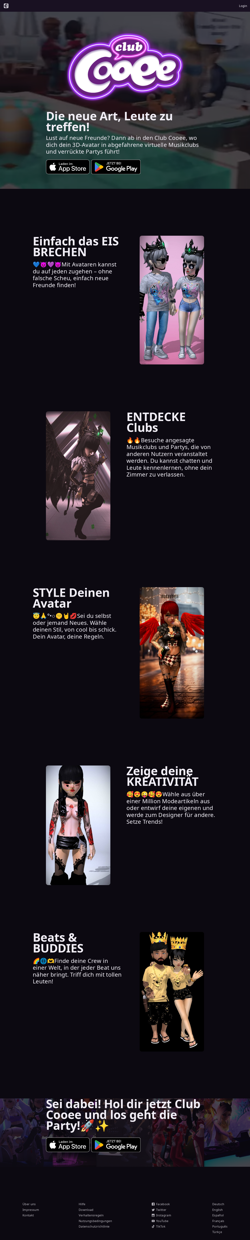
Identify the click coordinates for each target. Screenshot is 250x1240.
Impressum (31, 1210)
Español (218, 1215)
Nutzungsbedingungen (95, 1221)
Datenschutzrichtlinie (94, 1226)
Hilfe (82, 1204)
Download (86, 1210)
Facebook (163, 1204)
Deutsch (218, 1204)
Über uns (29, 1204)
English (217, 1210)
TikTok (160, 1226)
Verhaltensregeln (91, 1215)
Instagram (163, 1215)
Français (218, 1221)
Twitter (161, 1210)
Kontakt (28, 1215)
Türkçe (217, 1232)
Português (219, 1226)
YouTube (162, 1221)
